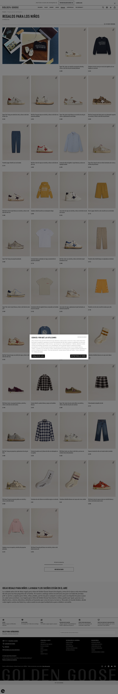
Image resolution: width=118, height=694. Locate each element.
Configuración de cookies (38, 356)
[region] (59, 347)
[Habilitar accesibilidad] (3, 691)
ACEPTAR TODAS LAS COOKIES (78, 356)
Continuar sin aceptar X (82, 337)
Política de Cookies (38, 351)
